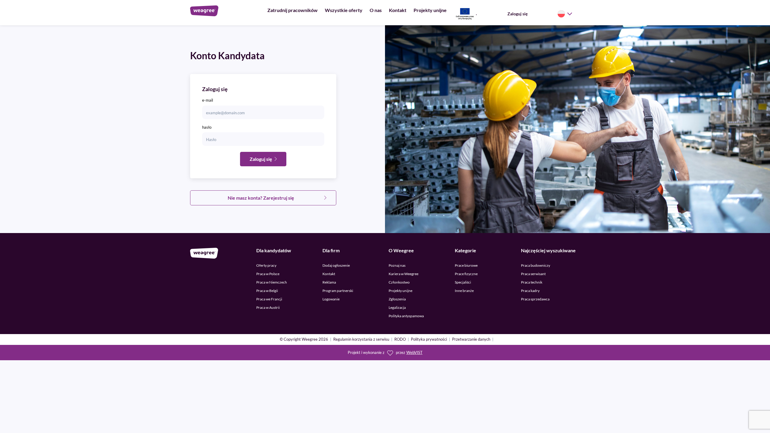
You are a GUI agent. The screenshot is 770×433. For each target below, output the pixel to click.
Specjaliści (463, 282)
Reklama (329, 282)
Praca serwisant (533, 274)
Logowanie (331, 299)
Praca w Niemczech (271, 282)
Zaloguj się (517, 13)
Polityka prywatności (429, 340)
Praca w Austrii (268, 307)
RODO (400, 340)
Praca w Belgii (267, 290)
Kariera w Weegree (403, 274)
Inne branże (464, 290)
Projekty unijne (430, 10)
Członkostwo (399, 282)
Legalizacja (397, 307)
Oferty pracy (266, 265)
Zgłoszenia (397, 299)
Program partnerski (337, 290)
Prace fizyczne (466, 274)
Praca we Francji (269, 299)
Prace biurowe (466, 265)
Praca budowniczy (535, 265)
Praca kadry (530, 290)
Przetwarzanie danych (471, 340)
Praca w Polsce (267, 274)
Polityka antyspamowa (406, 316)
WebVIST (414, 352)
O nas (376, 10)
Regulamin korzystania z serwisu (361, 340)
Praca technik (531, 282)
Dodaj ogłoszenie (336, 265)
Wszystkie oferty (343, 10)
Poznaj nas (397, 265)
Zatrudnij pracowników (292, 10)
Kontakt (397, 10)
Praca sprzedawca (535, 299)
